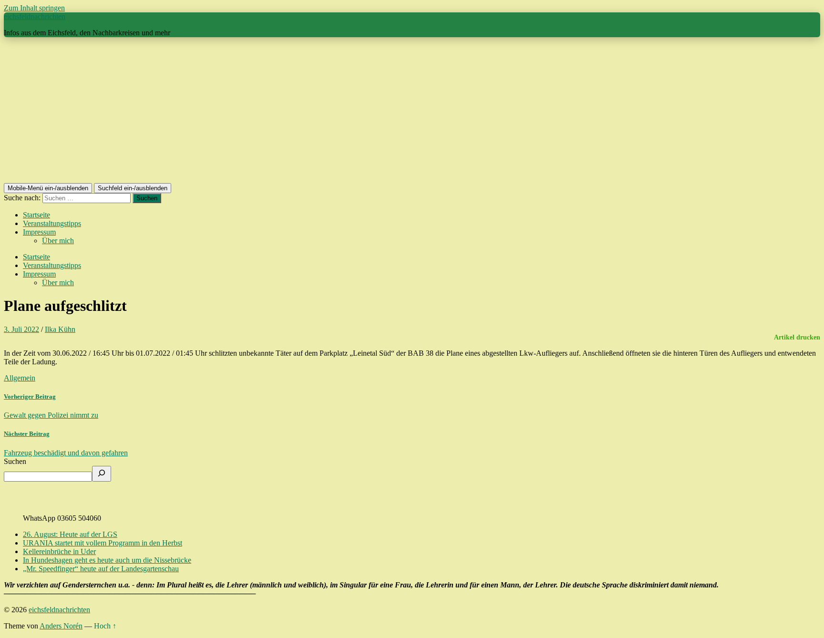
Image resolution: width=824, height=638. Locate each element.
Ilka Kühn (60, 329)
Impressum (39, 232)
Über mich (58, 241)
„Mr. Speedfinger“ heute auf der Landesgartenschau (101, 569)
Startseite (36, 215)
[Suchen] (101, 474)
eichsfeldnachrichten (34, 16)
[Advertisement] (412, 111)
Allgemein (19, 378)
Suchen (15, 461)
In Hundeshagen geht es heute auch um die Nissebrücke (107, 560)
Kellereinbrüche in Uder (59, 551)
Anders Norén (61, 626)
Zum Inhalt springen (34, 8)
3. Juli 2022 (21, 329)
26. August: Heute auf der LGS (70, 534)
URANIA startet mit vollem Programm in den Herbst (102, 543)
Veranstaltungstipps (52, 223)
